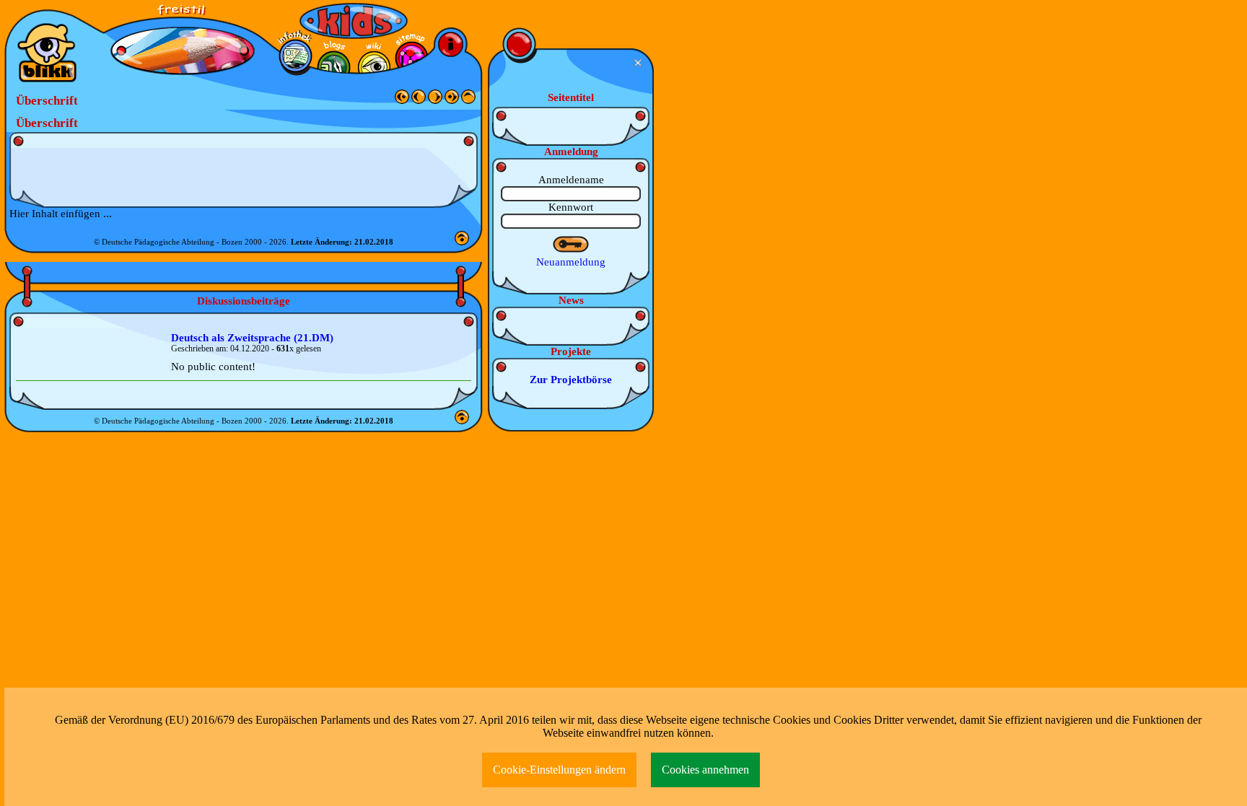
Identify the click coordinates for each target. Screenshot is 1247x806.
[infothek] (295, 56)
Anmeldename (571, 179)
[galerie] (374, 67)
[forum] (334, 67)
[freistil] (182, 15)
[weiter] (435, 100)
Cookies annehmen (705, 769)
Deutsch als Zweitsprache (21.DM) (252, 337)
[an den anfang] (402, 100)
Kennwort (570, 207)
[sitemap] (412, 58)
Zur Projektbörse (571, 379)
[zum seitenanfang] (462, 242)
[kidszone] (354, 21)
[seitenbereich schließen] (639, 62)
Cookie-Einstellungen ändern (559, 769)
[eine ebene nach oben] (468, 100)
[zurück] (418, 100)
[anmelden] (571, 244)
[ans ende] (452, 100)
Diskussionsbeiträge (243, 301)
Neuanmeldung (570, 262)
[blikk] (46, 52)
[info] (450, 44)
